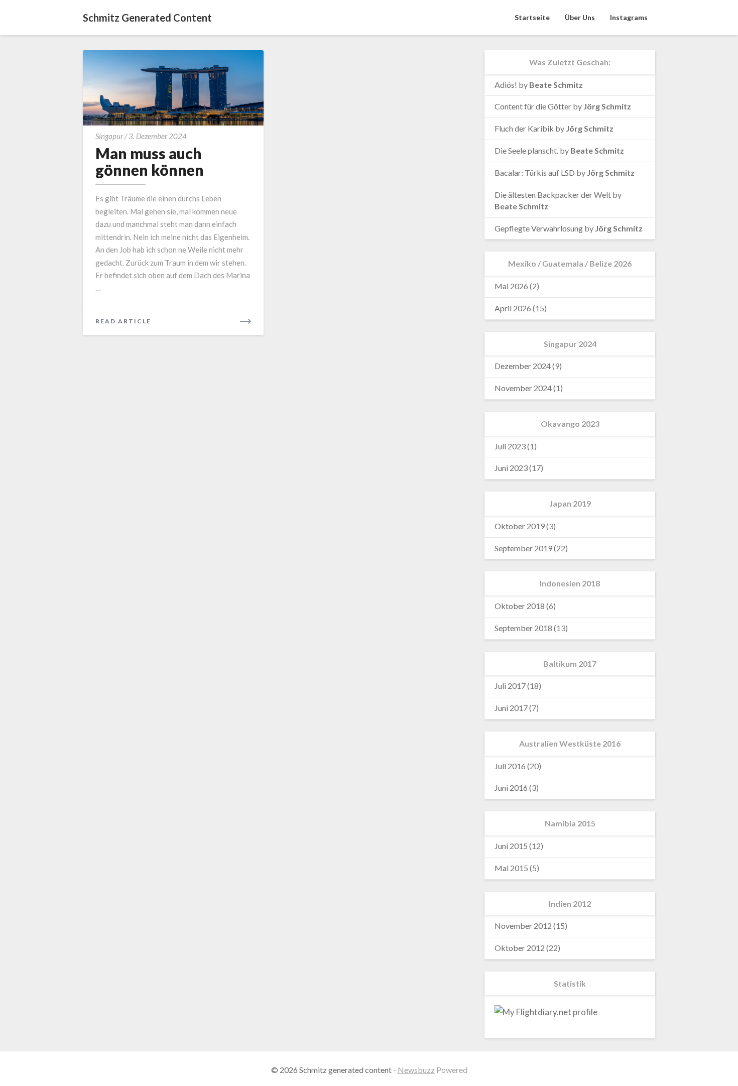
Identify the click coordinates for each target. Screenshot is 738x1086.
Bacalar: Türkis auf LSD (535, 172)
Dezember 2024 (523, 366)
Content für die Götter (533, 106)
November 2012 (523, 925)
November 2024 (523, 388)
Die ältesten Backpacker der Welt (553, 194)
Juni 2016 (511, 787)
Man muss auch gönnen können (149, 161)
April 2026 (513, 308)
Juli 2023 (510, 446)
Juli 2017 (510, 685)
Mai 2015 (511, 868)
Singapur (109, 136)
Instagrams (629, 17)
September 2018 (523, 628)
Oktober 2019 (520, 526)
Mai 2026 (511, 286)
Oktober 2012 (520, 947)
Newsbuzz (416, 1069)
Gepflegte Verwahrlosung (539, 228)
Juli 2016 (510, 766)
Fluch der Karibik (524, 128)
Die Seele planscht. (526, 150)
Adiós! (506, 84)
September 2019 (523, 548)
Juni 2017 (511, 707)
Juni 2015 (511, 846)
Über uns (580, 17)
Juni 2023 (511, 467)
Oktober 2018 (520, 606)
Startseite (532, 17)
